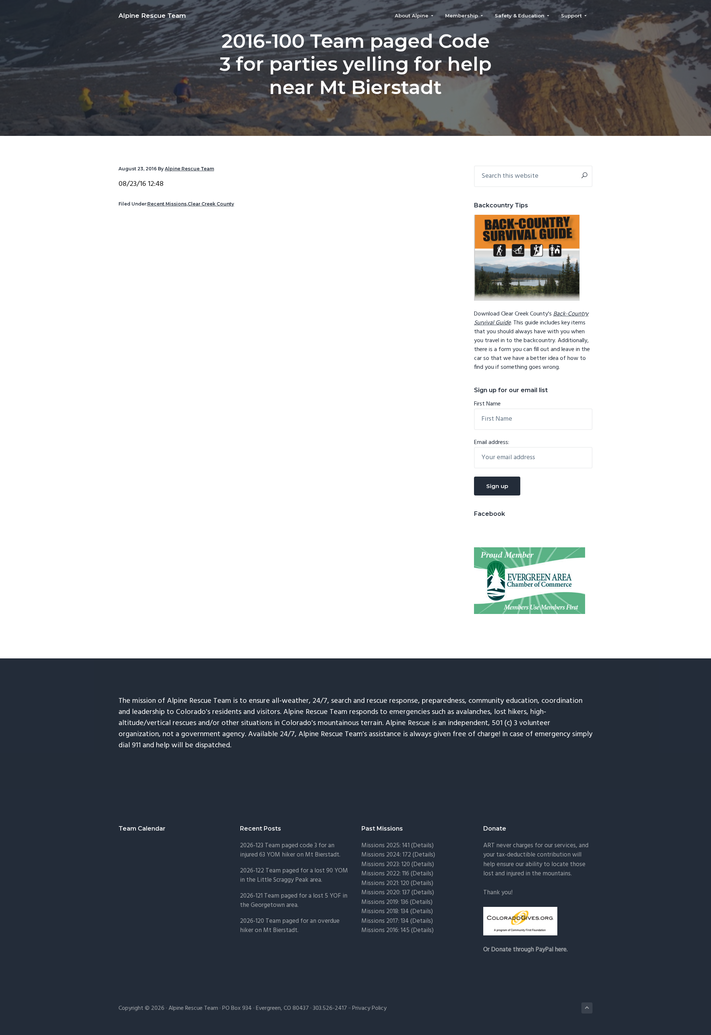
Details (422, 893)
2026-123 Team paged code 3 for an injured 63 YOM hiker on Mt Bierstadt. (290, 850)
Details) (423, 846)
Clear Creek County (211, 204)
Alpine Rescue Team (152, 15)
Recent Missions (167, 204)
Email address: (491, 442)
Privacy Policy (369, 1008)
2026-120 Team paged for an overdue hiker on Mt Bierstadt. (290, 926)
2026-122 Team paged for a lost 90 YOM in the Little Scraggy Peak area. (294, 875)
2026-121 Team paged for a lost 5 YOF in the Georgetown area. (293, 901)
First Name (487, 404)
